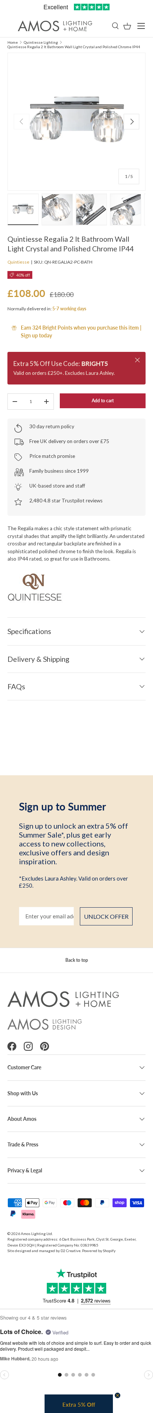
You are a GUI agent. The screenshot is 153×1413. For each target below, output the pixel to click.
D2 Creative (71, 1250)
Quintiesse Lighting (41, 42)
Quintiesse (18, 262)
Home (12, 42)
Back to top (76, 960)
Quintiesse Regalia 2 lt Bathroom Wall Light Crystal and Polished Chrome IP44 (73, 47)
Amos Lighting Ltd (36, 1233)
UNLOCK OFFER (106, 916)
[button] (127, 26)
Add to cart (103, 400)
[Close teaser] (117, 1395)
